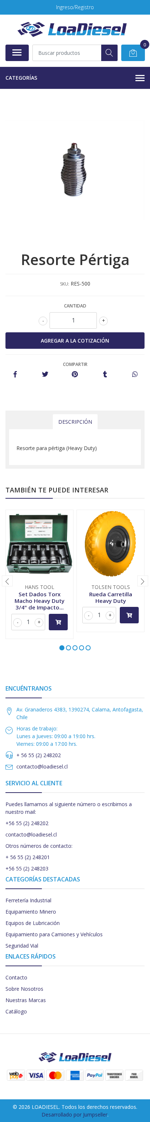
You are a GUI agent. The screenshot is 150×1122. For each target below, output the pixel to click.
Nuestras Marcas (25, 1000)
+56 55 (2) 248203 (26, 868)
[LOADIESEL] (72, 29)
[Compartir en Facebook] (15, 374)
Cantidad (75, 306)
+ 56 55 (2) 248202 (38, 755)
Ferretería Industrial (28, 900)
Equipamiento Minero (30, 911)
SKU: (64, 284)
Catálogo (16, 1011)
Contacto (16, 977)
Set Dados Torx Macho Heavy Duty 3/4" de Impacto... (39, 600)
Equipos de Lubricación (32, 922)
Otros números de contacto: (38, 845)
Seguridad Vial (21, 945)
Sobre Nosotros (24, 988)
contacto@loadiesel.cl (42, 766)
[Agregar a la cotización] (58, 622)
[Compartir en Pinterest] (75, 374)
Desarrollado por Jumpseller (74, 1114)
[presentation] (7, 580)
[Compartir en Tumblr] (105, 374)
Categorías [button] (21, 77)
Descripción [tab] (75, 421)
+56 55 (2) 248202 (26, 823)
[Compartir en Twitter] (45, 374)
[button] (62, 647)
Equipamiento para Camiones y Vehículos (54, 934)
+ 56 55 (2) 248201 (27, 857)
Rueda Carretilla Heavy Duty (110, 597)
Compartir (75, 364)
